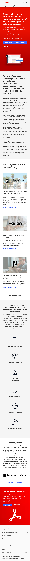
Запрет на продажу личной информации (10, 558)
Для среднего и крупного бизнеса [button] (10, 532)
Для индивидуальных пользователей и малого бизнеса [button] (13, 528)
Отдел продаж (7, 505)
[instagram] (5, 552)
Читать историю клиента (9, 207)
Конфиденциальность (20, 554)
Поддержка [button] (5, 538)
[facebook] (3, 552)
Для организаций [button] (6, 535)
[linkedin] (10, 552)
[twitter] (8, 552)
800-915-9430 (7, 47)
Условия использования (7, 556)
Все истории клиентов (15, 295)
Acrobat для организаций (8, 6)
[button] (22, 2)
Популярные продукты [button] (7, 545)
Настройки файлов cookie (18, 556)
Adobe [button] (3, 542)
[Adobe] (7, 2)
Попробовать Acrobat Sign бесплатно (15, 42)
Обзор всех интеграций (15, 482)
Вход (26, 2)
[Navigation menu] (2, 2)
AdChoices (22, 558)
